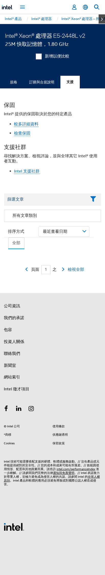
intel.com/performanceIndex (76, 469)
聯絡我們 (12, 353)
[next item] (102, 19)
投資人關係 (14, 341)
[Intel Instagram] (31, 409)
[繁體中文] (85, 7)
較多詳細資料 (26, 124)
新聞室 (10, 365)
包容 (8, 329)
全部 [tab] (16, 242)
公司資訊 (12, 306)
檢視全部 (76, 269)
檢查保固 (22, 133)
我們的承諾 (14, 317)
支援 (70, 82)
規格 (13, 82)
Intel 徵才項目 (16, 389)
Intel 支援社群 (27, 171)
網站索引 (12, 377)
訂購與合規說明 (41, 82)
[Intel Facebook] (6, 409)
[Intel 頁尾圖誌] (14, 526)
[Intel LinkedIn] (19, 409)
